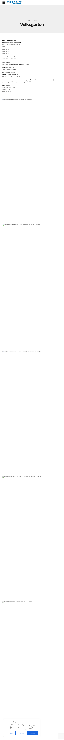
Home (28, 21)
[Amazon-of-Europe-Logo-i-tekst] (18, 161)
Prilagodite (10, 733)
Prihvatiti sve (32, 733)
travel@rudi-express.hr (10, 72)
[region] (21, 728)
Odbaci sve (21, 733)
